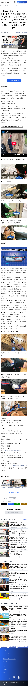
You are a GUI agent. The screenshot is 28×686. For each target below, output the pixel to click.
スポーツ (17, 6)
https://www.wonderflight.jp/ (13, 450)
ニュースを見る (23, 519)
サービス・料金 (6, 653)
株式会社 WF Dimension (21, 32)
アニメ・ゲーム (23, 6)
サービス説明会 (6, 656)
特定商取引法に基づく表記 (9, 658)
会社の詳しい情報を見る (14, 512)
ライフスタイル (13, 498)
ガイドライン (6, 666)
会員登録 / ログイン (21, 2)
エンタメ (11, 6)
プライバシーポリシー (8, 664)
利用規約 (5, 661)
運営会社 (5, 650)
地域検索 (6, 6)
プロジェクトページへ (14, 80)
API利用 (5, 669)
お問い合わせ (6, 672)
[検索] (14, 2)
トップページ (4, 646)
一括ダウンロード (15, 492)
